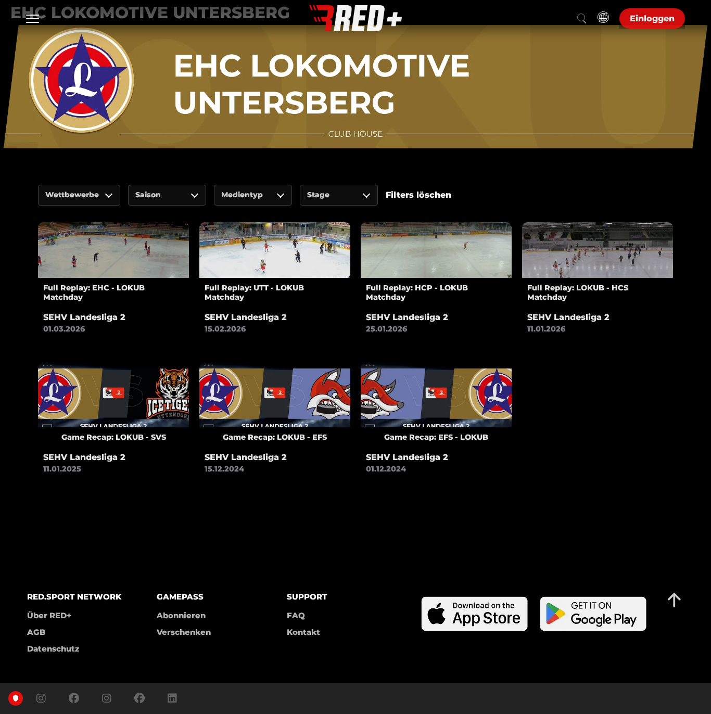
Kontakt (303, 632)
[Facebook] (74, 698)
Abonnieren (181, 615)
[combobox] (79, 195)
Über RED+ (49, 615)
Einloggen (652, 18)
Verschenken (184, 632)
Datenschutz (53, 649)
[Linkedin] (169, 698)
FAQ (296, 615)
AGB (36, 632)
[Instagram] (41, 698)
